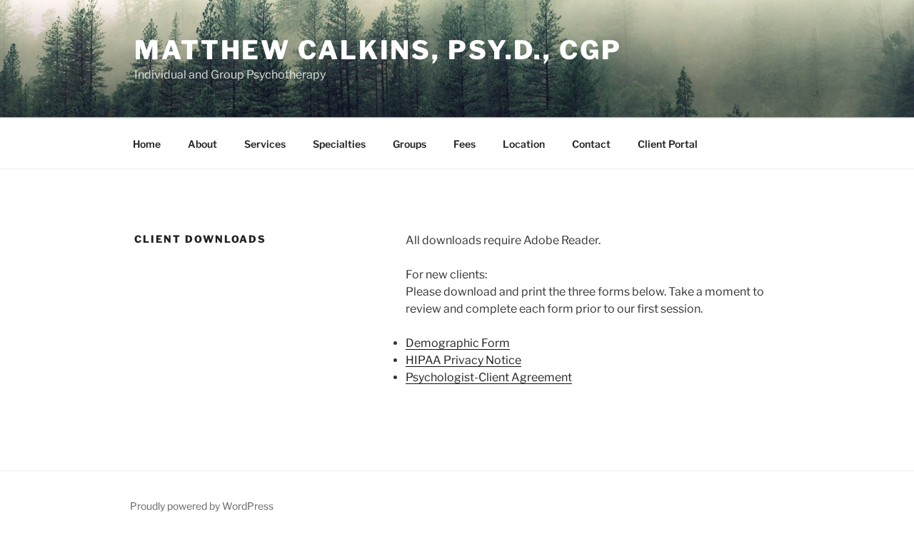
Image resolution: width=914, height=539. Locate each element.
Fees (464, 144)
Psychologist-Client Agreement (489, 377)
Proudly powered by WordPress (201, 506)
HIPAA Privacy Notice (463, 360)
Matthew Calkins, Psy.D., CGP (378, 50)
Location (524, 144)
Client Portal (668, 144)
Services (265, 144)
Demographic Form (458, 343)
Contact (591, 144)
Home (147, 144)
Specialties (339, 144)
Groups (409, 144)
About (202, 144)
